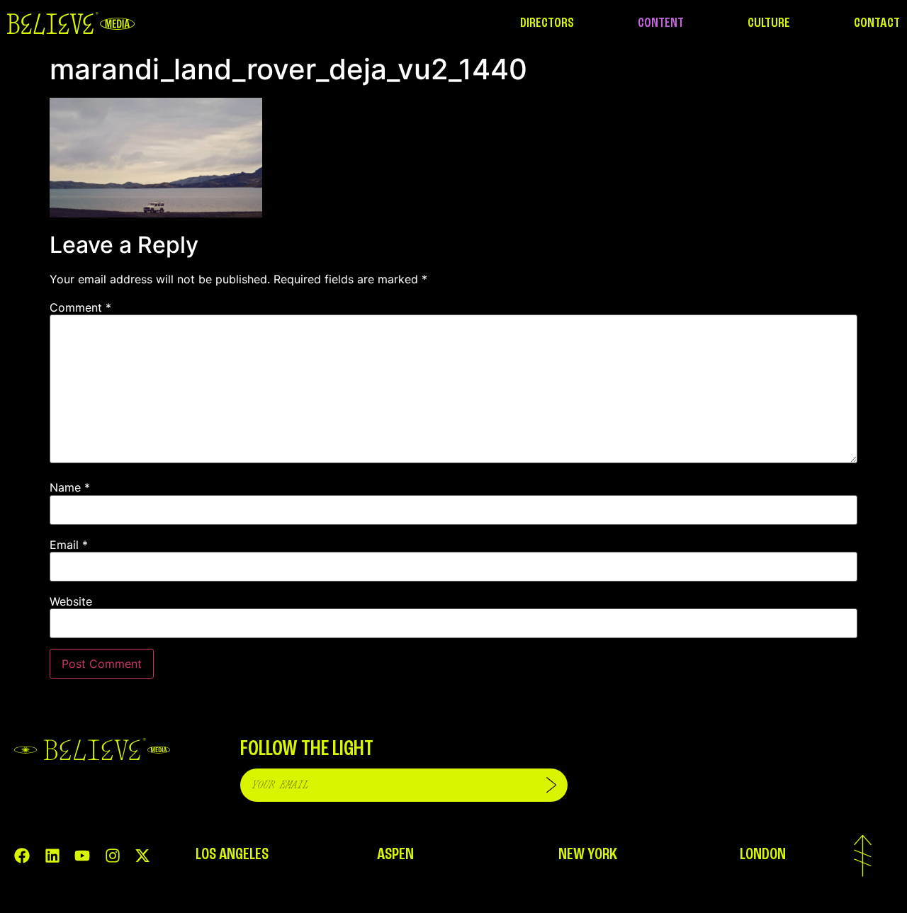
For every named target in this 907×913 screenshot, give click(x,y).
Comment (80, 307)
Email (69, 544)
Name (70, 487)
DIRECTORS (547, 23)
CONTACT (877, 23)
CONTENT (661, 23)
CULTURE (769, 23)
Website (71, 601)
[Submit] (551, 785)
